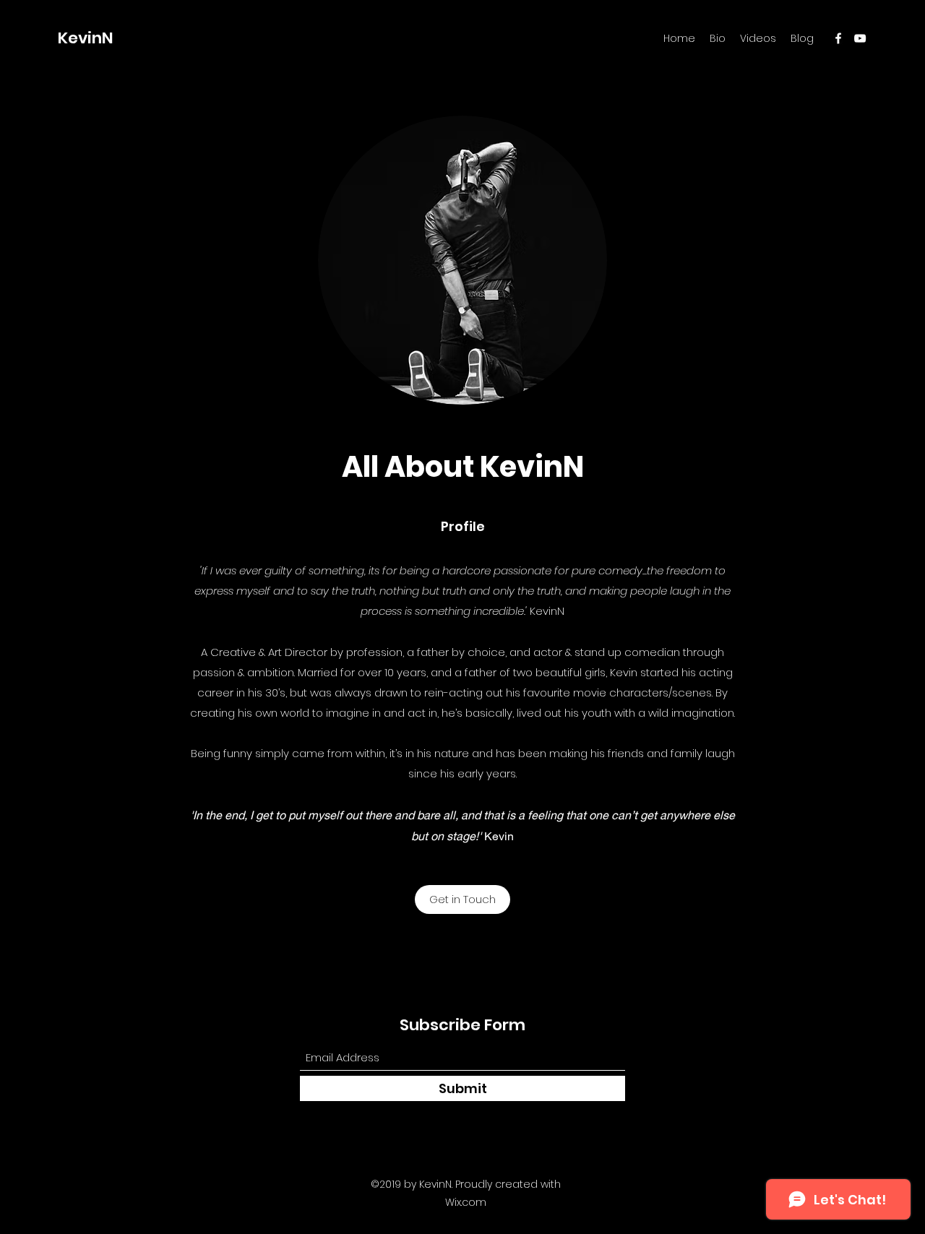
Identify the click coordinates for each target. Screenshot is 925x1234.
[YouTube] (860, 38)
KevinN (85, 38)
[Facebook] (838, 38)
